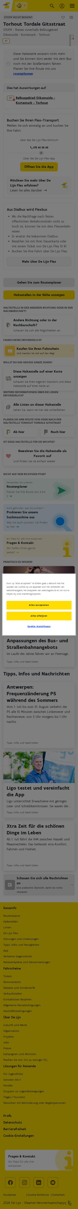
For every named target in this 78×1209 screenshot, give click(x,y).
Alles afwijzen (39, 615)
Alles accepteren (39, 605)
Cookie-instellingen (39, 626)
